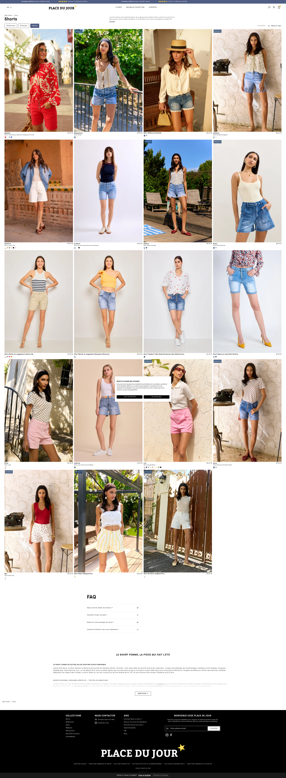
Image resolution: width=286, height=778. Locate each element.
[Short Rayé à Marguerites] (108, 521)
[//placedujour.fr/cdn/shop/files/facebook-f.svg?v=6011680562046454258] (171, 735)
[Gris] (9, 137)
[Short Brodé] (108, 80)
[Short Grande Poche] (247, 191)
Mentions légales (80, 763)
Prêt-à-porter (70, 731)
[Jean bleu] (75, 137)
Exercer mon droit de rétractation (135, 722)
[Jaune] (157, 467)
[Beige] (11, 248)
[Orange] (11, 357)
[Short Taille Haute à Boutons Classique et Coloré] (38, 80)
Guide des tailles (129, 728)
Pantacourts (70, 722)
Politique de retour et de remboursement (147, 763)
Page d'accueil (8, 15)
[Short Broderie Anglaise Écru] (178, 521)
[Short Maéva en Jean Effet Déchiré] (247, 301)
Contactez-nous (103, 723)
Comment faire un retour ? (133, 719)
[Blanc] (7, 137)
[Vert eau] (216, 137)
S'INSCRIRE (214, 728)
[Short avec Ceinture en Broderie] (108, 410)
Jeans (68, 725)
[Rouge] (5, 137)
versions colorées (81, 686)
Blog (125, 733)
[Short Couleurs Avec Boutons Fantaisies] (108, 191)
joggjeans (160, 684)
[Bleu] (11, 137)
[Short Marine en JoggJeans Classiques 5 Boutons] (108, 301)
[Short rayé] (38, 410)
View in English (144, 775)
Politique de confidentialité (174, 763)
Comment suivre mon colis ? (133, 725)
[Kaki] (9, 248)
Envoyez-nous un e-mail (106, 719)
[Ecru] (5, 248)
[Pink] (15, 248)
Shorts (68, 719)
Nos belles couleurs (73, 733)
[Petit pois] (5, 578)
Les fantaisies (70, 736)
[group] (127, 26)
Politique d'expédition (122, 763)
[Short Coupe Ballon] (178, 410)
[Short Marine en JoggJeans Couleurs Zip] (38, 301)
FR (8, 7)
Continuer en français (160, 775)
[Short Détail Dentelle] (178, 191)
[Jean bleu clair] (146, 135)
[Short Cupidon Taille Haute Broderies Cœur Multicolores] (178, 301)
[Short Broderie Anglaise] (247, 80)
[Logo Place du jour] (62, 7)
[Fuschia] (9, 357)
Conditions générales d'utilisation (199, 763)
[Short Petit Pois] (38, 521)
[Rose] (5, 467)
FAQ (125, 731)
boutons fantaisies (154, 686)
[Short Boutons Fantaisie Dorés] (247, 410)
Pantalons (69, 728)
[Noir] (13, 248)
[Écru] (77, 137)
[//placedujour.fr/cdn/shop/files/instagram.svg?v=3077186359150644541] (167, 735)
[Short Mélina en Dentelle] (178, 80)
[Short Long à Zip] (38, 191)
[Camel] (7, 248)
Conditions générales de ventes (100, 763)
